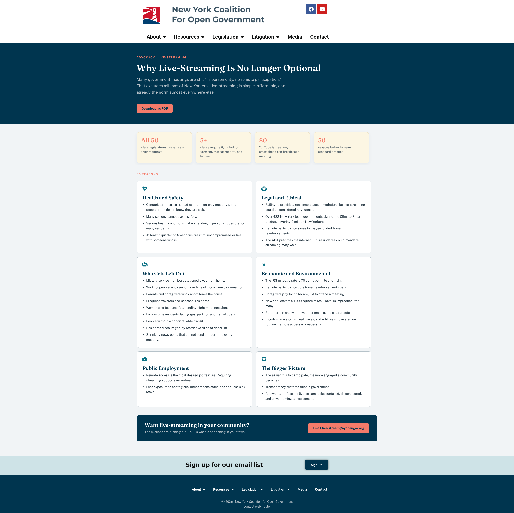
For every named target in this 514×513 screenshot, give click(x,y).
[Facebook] (311, 9)
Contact (319, 37)
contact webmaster (257, 506)
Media (295, 37)
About (154, 37)
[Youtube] (322, 9)
